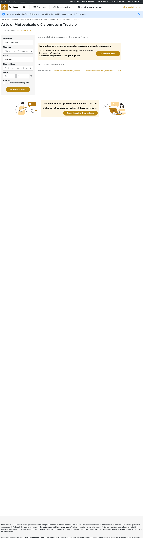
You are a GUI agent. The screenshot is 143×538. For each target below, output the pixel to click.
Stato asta (7, 80)
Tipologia (7, 47)
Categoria (7, 38)
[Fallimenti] (13, 7)
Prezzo (5, 72)
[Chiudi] (139, 14)
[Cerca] (30, 68)
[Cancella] (31, 42)
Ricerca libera (9, 64)
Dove (5, 55)
